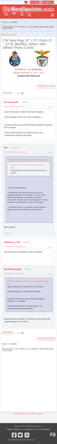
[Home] (27, 8)
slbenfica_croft (12, 242)
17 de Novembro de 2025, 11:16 (14, 273)
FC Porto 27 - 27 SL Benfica (28, 69)
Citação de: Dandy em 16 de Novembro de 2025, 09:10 (28, 160)
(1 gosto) (8, 233)
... (16, 93)
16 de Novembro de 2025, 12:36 (14, 152)
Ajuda (16, 426)
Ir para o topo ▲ (37, 426)
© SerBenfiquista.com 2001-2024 (21, 440)
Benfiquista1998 (12, 269)
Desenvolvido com (22, 414)
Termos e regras (25, 426)
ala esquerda (11, 102)
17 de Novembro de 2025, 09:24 (14, 246)
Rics (6, 147)
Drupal (40, 414)
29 (52, 434)
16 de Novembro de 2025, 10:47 (14, 106)
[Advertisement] (28, 381)
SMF (33, 414)
